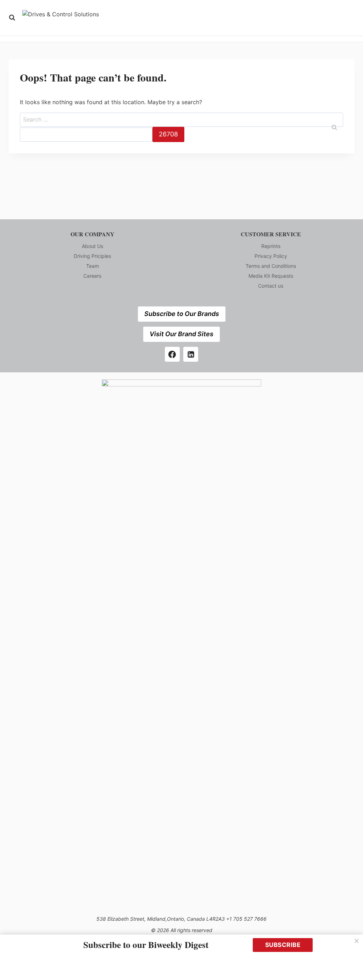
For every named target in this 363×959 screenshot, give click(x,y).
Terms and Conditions (271, 266)
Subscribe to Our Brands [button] (181, 313)
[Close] (356, 941)
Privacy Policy (271, 256)
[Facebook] (172, 354)
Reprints (270, 246)
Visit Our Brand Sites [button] (181, 334)
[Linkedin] (190, 354)
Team (92, 266)
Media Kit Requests (270, 276)
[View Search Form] (12, 17)
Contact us (270, 286)
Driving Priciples (92, 256)
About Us (92, 246)
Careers (92, 276)
